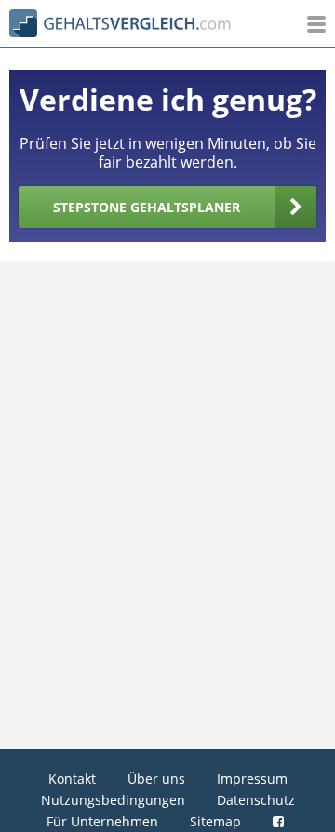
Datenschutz (256, 800)
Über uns (156, 778)
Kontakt (72, 778)
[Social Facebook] (280, 821)
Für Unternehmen (102, 821)
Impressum (252, 778)
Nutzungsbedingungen (113, 800)
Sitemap (215, 821)
